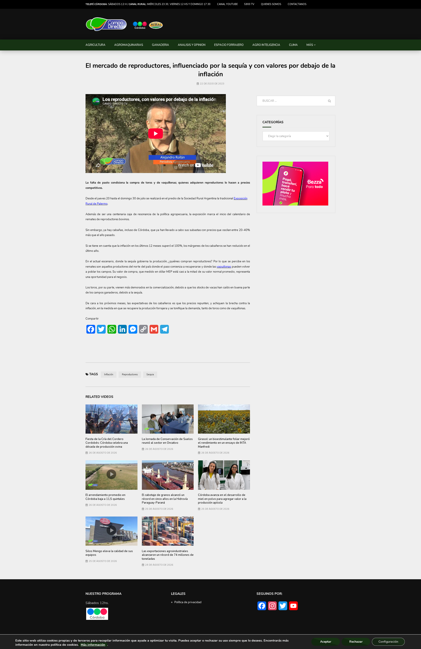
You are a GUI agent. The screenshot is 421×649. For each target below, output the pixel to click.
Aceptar (325, 642)
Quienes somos (271, 4)
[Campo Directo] (125, 24)
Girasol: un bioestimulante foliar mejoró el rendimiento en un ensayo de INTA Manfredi (224, 443)
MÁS (310, 45)
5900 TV (249, 4)
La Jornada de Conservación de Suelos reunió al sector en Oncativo (167, 441)
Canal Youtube (227, 4)
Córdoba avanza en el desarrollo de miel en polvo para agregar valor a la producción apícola (222, 499)
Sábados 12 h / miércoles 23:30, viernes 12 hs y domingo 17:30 (148, 4)
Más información (93, 645)
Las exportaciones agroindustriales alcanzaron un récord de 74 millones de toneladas (168, 555)
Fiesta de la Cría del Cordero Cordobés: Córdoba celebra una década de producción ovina (107, 443)
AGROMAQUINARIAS (128, 45)
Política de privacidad (188, 602)
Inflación (108, 374)
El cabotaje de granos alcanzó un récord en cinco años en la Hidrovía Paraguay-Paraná (165, 499)
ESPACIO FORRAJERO (229, 45)
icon (168, 418)
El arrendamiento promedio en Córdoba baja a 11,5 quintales (105, 497)
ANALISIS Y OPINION (191, 45)
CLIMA (293, 45)
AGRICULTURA (95, 45)
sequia (150, 374)
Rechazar (355, 642)
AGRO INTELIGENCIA (266, 45)
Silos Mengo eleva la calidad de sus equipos (109, 553)
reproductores (130, 374)
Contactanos (297, 4)
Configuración (388, 642)
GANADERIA (160, 45)
